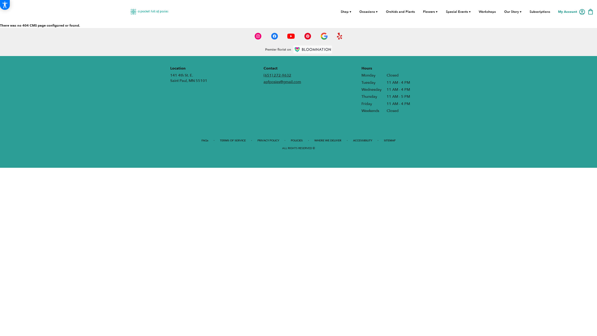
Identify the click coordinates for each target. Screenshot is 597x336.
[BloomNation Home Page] (312, 49)
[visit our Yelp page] (339, 36)
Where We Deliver (327, 140)
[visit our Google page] (324, 36)
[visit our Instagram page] (258, 36)
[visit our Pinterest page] (307, 36)
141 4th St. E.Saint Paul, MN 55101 (188, 78)
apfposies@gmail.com (282, 81)
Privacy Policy (268, 140)
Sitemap (390, 140)
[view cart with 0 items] (591, 11)
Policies (297, 140)
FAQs (204, 140)
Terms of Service (233, 140)
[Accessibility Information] (5, 5)
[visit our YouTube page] (291, 36)
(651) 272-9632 (277, 75)
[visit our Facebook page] (274, 36)
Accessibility (362, 140)
